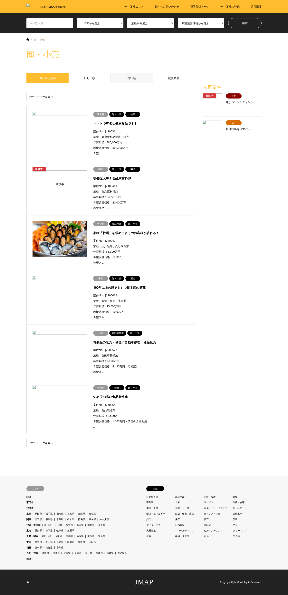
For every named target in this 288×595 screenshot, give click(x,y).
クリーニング (240, 530)
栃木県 (70, 519)
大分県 (88, 553)
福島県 (70, 513)
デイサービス (153, 525)
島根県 (81, 541)
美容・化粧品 (182, 536)
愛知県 (38, 530)
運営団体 (256, 6)
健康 (148, 536)
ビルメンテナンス (213, 530)
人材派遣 (151, 530)
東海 (28, 530)
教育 (206, 519)
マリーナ (237, 525)
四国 (28, 547)
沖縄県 (45, 553)
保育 (177, 519)
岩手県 (49, 513)
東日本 (30, 502)
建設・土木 (152, 508)
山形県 (59, 513)
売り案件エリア (134, 6)
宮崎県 (110, 553)
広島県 (59, 541)
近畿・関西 (32, 536)
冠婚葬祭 (180, 525)
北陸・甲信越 (33, 525)
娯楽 (148, 519)
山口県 (92, 541)
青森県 (81, 513)
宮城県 (92, 513)
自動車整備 (152, 496)
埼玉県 (38, 519)
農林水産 (180, 496)
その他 (236, 536)
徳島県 (38, 547)
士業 (177, 502)
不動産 (149, 502)
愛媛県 (38, 541)
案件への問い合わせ (167, 6)
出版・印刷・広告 (184, 513)
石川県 (58, 525)
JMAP (144, 582)
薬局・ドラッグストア (215, 508)
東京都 (92, 519)
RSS (27, 582)
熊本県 (99, 553)
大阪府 (58, 536)
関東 (28, 519)
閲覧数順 (173, 78)
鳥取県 (70, 541)
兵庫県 (80, 536)
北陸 (28, 496)
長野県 (101, 525)
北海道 (30, 508)
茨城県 (49, 519)
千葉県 (59, 519)
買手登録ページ (199, 6)
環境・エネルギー (155, 513)
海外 (28, 558)
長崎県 (77, 553)
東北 (28, 513)
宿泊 (206, 536)
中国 (28, 541)
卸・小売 (237, 508)
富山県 (47, 525)
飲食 (235, 496)
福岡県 (56, 553)
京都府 (69, 536)
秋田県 (38, 513)
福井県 (69, 525)
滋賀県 (90, 536)
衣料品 (207, 525)
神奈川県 (104, 519)
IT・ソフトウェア (213, 513)
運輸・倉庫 (239, 502)
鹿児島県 (122, 553)
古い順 (132, 78)
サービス (208, 502)
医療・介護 (210, 496)
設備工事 (237, 513)
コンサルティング (184, 530)
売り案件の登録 (230, 6)
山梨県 (90, 525)
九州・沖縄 (32, 553)
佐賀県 (67, 553)
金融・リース (182, 508)
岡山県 (49, 541)
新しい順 (89, 78)
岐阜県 (59, 530)
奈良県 (101, 536)
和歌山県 (46, 536)
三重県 (70, 530)
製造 (235, 519)
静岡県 (49, 530)
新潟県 (80, 525)
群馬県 (81, 519)
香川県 (59, 547)
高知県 (49, 547)
